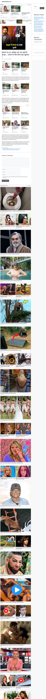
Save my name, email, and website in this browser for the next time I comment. (15, 177)
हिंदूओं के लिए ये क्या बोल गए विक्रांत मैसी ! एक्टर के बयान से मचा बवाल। (11, 149)
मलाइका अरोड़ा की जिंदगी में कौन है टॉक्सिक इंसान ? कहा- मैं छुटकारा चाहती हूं (11, 148)
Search (35, 6)
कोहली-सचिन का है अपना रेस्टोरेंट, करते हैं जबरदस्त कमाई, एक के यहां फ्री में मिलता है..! (39, 18)
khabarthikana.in (6, 1)
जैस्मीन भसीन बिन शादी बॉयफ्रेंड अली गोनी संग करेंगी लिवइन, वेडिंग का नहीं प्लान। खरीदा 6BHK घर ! (39, 30)
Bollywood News (5, 147)
